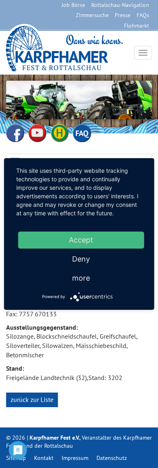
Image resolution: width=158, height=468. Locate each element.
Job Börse (73, 5)
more (81, 278)
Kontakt (43, 458)
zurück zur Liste (32, 399)
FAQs (143, 15)
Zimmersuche (92, 15)
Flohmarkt (136, 25)
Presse (122, 15)
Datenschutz (111, 458)
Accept (81, 240)
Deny (81, 259)
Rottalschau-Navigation (120, 5)
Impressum (75, 458)
